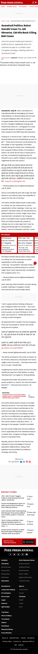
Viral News (5, 626)
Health (21, 600)
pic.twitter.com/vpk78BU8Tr (12, 348)
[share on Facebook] (10, 554)
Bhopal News (5, 574)
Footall (21, 593)
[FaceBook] (21, 462)
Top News (5, 612)
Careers (23, 638)
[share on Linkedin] (18, 554)
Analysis (4, 560)
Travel (21, 603)
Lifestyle (22, 596)
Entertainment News (26, 560)
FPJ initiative (6, 593)
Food (20, 607)
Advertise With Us (28, 641)
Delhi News (5, 577)
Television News (24, 581)
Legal (3, 600)
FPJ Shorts (23, 6)
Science (4, 603)
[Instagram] (27, 462)
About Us (5, 638)
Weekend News (7, 629)
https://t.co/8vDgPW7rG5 (15, 181)
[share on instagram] (22, 554)
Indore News (5, 571)
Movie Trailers (23, 574)
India (7, 21)
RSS (16, 645)
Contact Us (17, 641)
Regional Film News (25, 577)
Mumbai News (12, 6)
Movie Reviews (24, 571)
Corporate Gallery (8, 590)
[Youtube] (30, 462)
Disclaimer (30, 638)
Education (5, 581)
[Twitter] (24, 462)
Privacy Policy (7, 641)
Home (3, 6)
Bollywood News (24, 564)
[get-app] (36, 2)
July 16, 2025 (6, 188)
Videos (3, 622)
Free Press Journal (12, 2)
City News (5, 564)
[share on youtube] (26, 554)
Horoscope (5, 596)
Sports (21, 586)
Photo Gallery (6, 616)
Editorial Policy (14, 638)
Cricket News (23, 590)
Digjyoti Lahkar (5, 58)
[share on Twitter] (14, 554)
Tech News (5, 619)
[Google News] (13, 462)
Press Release (6, 633)
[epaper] (33, 2)
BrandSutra (5, 586)
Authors (21, 645)
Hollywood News (24, 567)
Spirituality (5, 607)
